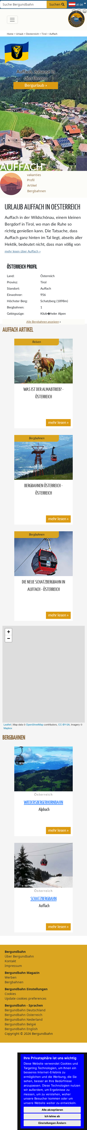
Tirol (44, 34)
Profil (31, 180)
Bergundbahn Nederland (24, 1019)
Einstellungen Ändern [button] (52, 1123)
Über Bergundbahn (19, 956)
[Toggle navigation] (12, 20)
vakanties (34, 175)
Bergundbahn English (21, 1029)
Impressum (13, 966)
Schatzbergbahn (44, 898)
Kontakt (10, 961)
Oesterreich (32, 34)
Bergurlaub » (36, 85)
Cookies (10, 994)
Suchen (55, 4)
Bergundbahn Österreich (23, 1015)
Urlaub (19, 34)
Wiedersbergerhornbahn (43, 802)
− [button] (8, 638)
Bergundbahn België (20, 1024)
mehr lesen (57, 422)
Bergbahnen (36, 191)
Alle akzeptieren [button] (52, 1109)
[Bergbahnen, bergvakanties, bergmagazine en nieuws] (76, 18)
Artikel (32, 185)
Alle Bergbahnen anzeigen (42, 322)
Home (10, 34)
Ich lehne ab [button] (52, 1116)
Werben (11, 977)
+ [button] (8, 632)
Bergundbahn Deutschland (25, 1010)
